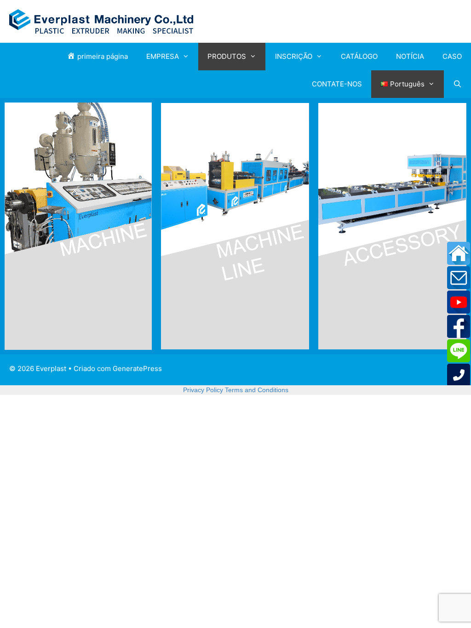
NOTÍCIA (410, 56)
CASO (452, 56)
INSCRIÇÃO (293, 56)
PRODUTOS (226, 56)
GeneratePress (137, 368)
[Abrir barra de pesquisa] (457, 84)
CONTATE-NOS (337, 84)
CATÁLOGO (359, 56)
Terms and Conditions (256, 390)
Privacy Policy (203, 390)
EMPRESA (162, 56)
